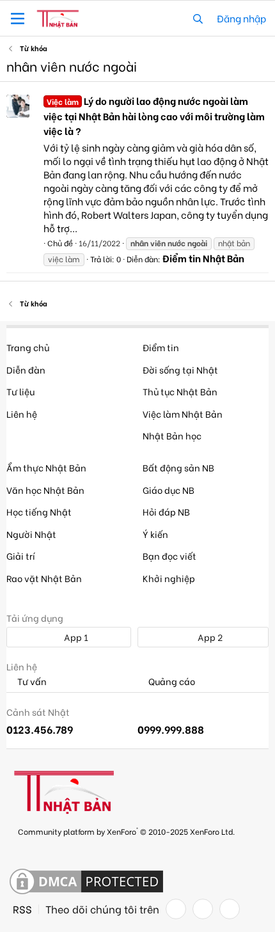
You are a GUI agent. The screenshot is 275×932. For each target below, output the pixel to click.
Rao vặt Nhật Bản (44, 578)
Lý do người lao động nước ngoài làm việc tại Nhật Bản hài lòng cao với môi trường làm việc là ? (154, 115)
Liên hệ (21, 413)
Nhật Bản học (172, 435)
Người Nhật (31, 534)
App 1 (75, 637)
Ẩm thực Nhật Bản (46, 467)
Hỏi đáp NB (166, 511)
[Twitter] (202, 909)
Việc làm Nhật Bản (183, 413)
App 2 (209, 637)
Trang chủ (27, 347)
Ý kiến (155, 534)
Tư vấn (31, 681)
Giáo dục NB (168, 489)
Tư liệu (20, 391)
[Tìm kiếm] (197, 18)
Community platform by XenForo (126, 831)
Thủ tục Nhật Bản (180, 391)
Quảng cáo (170, 681)
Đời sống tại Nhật (180, 369)
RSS (22, 908)
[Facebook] (176, 909)
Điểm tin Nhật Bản (203, 258)
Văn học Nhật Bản (45, 489)
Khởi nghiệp (169, 578)
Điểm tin (161, 347)
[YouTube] (229, 909)
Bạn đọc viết (169, 555)
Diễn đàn (25, 369)
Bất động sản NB (178, 467)
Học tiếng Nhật (39, 511)
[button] (18, 18)
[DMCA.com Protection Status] (86, 882)
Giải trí (20, 555)
